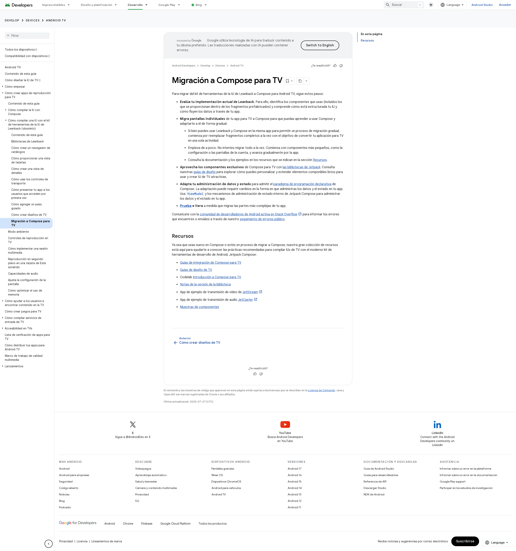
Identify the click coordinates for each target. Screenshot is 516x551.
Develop (12, 20)
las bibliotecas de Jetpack (301, 167)
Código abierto (68, 488)
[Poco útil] (341, 66)
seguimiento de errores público (262, 219)
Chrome (128, 523)
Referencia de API (375, 481)
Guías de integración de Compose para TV (210, 263)
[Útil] (335, 66)
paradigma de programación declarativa (302, 184)
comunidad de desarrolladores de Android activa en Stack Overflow (248, 214)
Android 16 (295, 475)
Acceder (505, 5)
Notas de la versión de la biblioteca (205, 284)
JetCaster (245, 300)
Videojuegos (143, 468)
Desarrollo (135, 5)
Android (64, 468)
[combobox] (404, 4)
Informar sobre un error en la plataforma (465, 468)
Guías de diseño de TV (196, 270)
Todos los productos (213, 523)
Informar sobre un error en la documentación (468, 475)
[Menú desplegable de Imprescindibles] (70, 5)
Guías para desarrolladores (381, 475)
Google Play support (452, 481)
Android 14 (295, 488)
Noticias (64, 494)
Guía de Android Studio (379, 468)
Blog (199, 5)
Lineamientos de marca (107, 541)
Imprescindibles (53, 5)
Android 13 (294, 494)
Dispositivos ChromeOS (226, 481)
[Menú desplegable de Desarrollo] (148, 5)
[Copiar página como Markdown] (300, 81)
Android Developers (183, 65)
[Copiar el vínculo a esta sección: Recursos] (198, 236)
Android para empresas (74, 475)
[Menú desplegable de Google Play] (180, 5)
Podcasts (65, 507)
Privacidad (142, 494)
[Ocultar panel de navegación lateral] (49, 544)
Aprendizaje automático (150, 475)
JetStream (250, 292)
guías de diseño (205, 172)
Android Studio (482, 5)
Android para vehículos (226, 488)
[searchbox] (27, 35)
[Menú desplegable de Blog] (207, 5)
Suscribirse (465, 541)
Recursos (320, 160)
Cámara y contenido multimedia (156, 488)
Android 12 (295, 501)
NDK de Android (374, 494)
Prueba (185, 206)
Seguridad (66, 481)
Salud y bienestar (146, 481)
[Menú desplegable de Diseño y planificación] (117, 5)
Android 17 (295, 468)
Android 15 (295, 481)
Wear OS (217, 475)
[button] (26, 86)
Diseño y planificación (96, 5)
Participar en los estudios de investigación (466, 488)
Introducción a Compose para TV (217, 277)
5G (137, 501)
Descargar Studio (375, 488)
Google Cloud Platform (175, 523)
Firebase (146, 523)
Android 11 (294, 507)
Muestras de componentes (199, 307)
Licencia (82, 541)
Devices (33, 20)
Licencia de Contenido (321, 390)
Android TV (56, 20)
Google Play (166, 5)
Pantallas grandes (222, 468)
